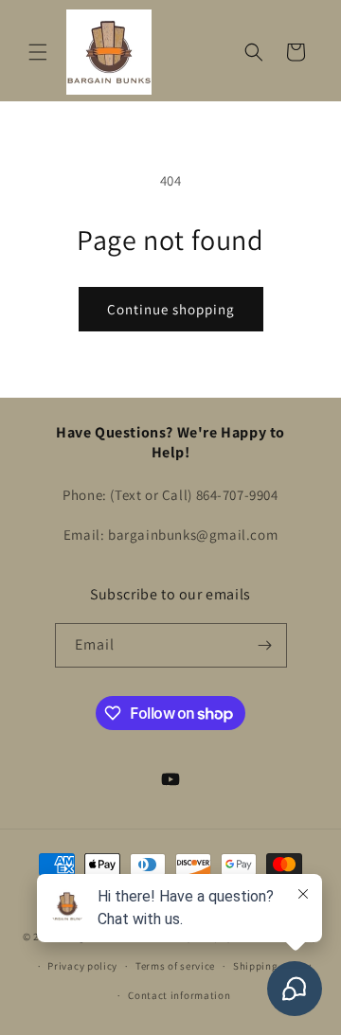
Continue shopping (171, 309)
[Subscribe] (265, 645)
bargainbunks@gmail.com (193, 535)
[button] (38, 52)
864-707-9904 (237, 495)
